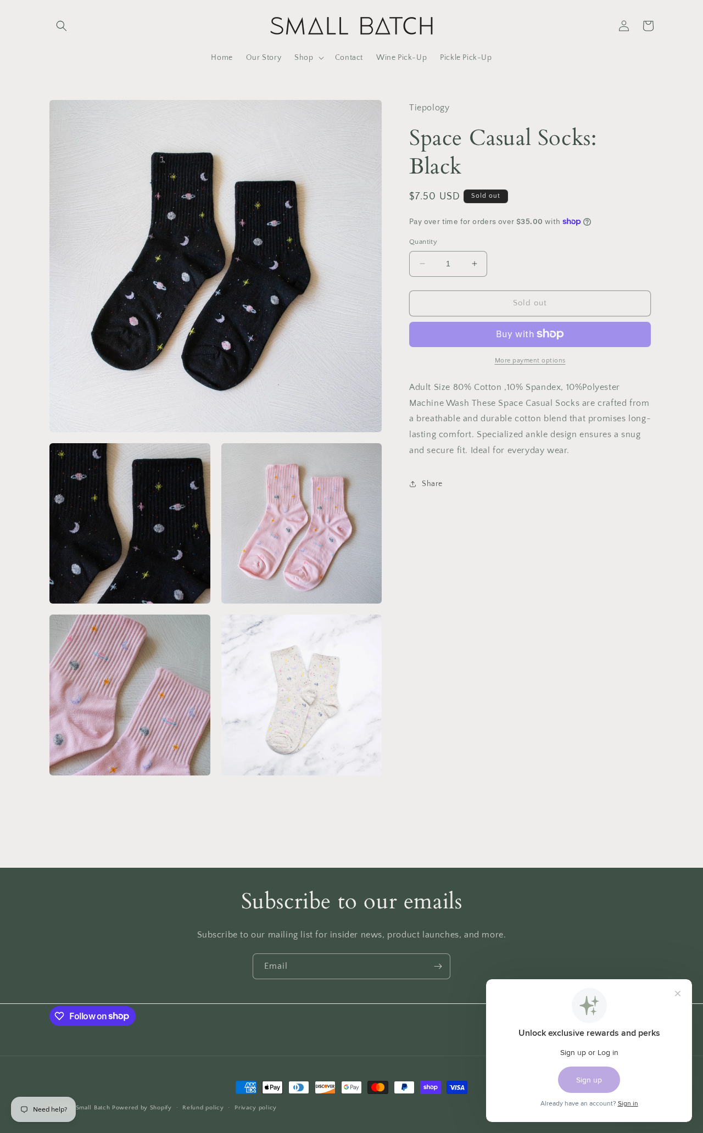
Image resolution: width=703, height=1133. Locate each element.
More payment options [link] (530, 360)
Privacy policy (256, 1107)
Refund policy (203, 1107)
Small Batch (93, 1107)
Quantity (423, 241)
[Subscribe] (438, 966)
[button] (61, 26)
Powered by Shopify (142, 1107)
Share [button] (432, 483)
